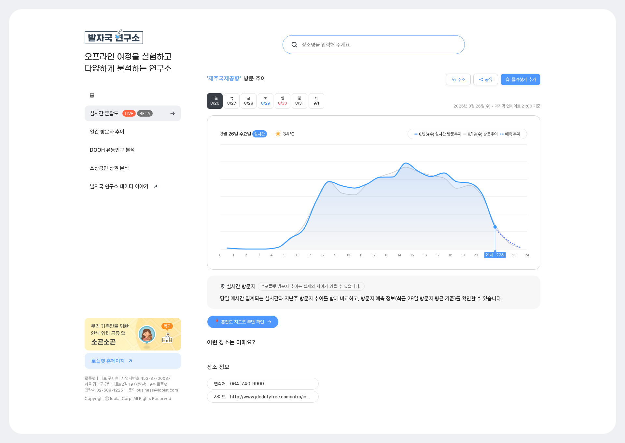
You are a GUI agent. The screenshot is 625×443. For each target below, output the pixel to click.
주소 (461, 79)
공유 (489, 79)
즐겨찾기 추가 (523, 79)
